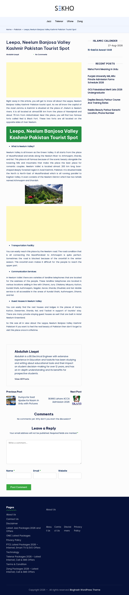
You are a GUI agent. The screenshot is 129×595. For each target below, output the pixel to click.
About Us (11, 514)
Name (10, 470)
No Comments (41, 55)
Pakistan (17, 29)
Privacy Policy (13, 540)
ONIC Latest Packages (18, 535)
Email (37, 470)
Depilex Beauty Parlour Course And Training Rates (104, 101)
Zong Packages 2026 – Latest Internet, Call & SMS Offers (22, 570)
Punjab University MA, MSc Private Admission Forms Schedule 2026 (102, 79)
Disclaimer (12, 523)
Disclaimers (67, 528)
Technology (12, 552)
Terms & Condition (16, 564)
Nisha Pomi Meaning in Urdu (103, 69)
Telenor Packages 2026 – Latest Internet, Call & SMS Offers (23, 558)
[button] (22, 379)
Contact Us (12, 519)
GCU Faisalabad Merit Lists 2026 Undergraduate (105, 91)
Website (62, 470)
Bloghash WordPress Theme (85, 589)
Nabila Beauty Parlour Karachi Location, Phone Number (104, 111)
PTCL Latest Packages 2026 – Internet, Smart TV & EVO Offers (23, 546)
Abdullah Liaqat (27, 351)
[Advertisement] (44, 79)
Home (9, 29)
